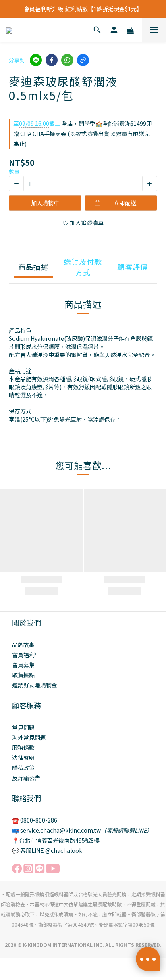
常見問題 (23, 727)
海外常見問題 (29, 737)
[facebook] (52, 60)
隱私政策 (23, 768)
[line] (36, 60)
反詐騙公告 (26, 778)
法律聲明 (23, 758)
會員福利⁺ (24, 655)
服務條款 (23, 747)
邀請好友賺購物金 (34, 685)
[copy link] (83, 60)
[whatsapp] (67, 60)
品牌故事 (23, 645)
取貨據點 (23, 675)
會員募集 (23, 665)
